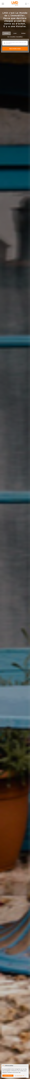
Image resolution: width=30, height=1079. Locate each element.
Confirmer (8, 1075)
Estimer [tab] (23, 33)
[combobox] (15, 43)
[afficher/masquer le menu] (3, 4)
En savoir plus (18, 1075)
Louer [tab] (15, 33)
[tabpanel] (15, 45)
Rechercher (15, 49)
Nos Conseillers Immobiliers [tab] (15, 37)
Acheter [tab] (6, 33)
